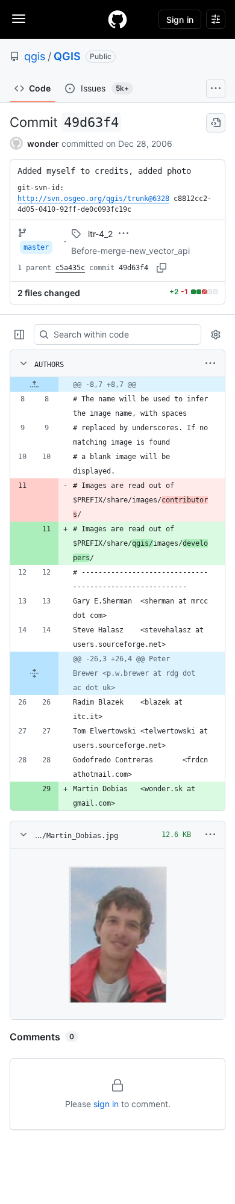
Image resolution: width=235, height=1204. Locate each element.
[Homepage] (117, 19)
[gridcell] (117, 384)
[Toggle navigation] (19, 19)
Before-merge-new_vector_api (130, 250)
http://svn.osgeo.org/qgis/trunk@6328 (93, 198)
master (36, 247)
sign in (106, 1104)
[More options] (210, 363)
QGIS (67, 56)
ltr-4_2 (100, 234)
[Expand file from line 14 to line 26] (34, 673)
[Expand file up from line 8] (34, 384)
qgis (34, 56)
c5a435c (70, 268)
